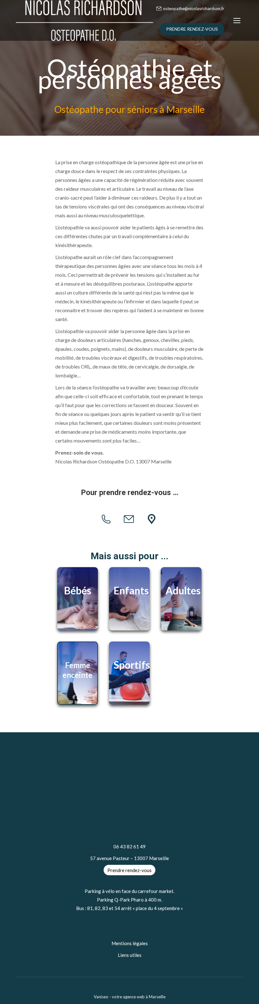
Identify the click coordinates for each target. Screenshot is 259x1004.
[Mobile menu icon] (237, 20)
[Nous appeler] (107, 519)
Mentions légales (129, 943)
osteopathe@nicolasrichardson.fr (193, 8)
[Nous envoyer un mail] (130, 519)
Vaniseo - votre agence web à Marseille (130, 996)
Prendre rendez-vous (129, 870)
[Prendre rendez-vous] (152, 519)
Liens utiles (130, 955)
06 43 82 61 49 (129, 846)
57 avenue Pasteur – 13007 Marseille (129, 858)
